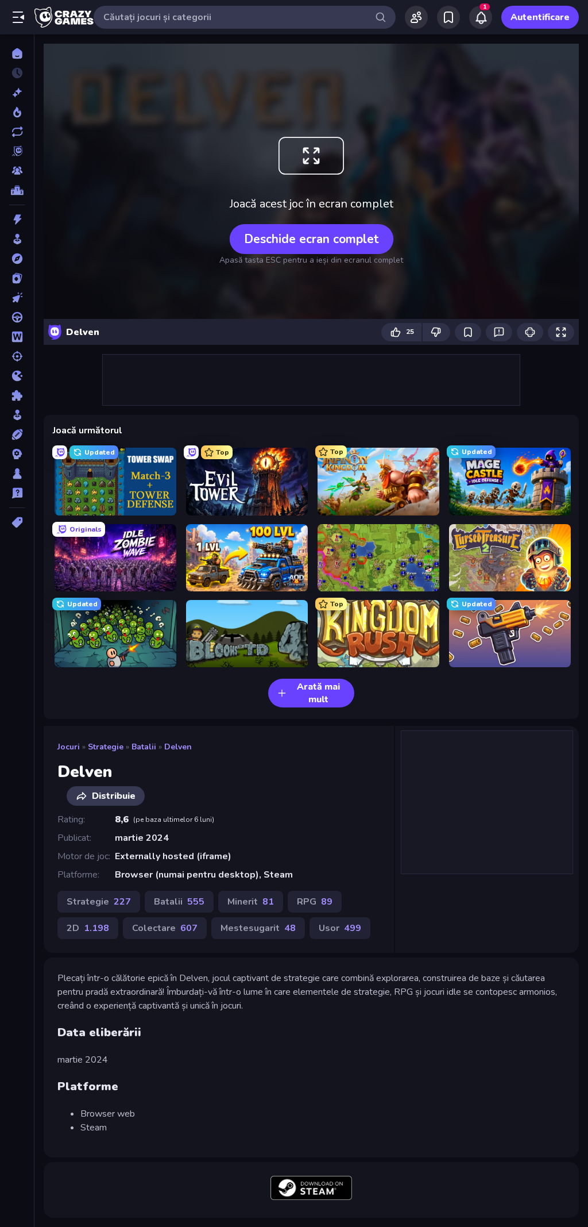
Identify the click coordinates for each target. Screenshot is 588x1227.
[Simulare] (17, 415)
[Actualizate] (17, 131)
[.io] (17, 376)
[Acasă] (17, 53)
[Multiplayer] (17, 170)
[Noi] (17, 92)
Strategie (105, 746)
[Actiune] (17, 219)
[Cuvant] (17, 337)
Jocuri (68, 746)
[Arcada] (17, 239)
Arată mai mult (318, 693)
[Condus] (17, 317)
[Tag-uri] (17, 522)
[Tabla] (17, 473)
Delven (178, 746)
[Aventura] (17, 258)
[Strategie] (17, 454)
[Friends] (416, 17)
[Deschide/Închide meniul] (18, 17)
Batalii (143, 746)
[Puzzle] (17, 395)
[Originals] (17, 151)
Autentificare (540, 17)
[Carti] (17, 278)
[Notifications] (480, 17)
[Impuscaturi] (17, 356)
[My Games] (448, 17)
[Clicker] (17, 297)
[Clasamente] (17, 190)
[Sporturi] (17, 434)
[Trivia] (17, 493)
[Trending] (17, 112)
